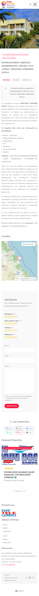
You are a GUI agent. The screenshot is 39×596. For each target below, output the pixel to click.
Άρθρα (5, 528)
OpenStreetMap (25, 278)
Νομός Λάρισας (11, 58)
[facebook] (30, 578)
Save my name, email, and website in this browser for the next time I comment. (18, 398)
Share (10, 428)
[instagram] (33, 578)
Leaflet (17, 278)
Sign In (30, 4)
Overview (6, 80)
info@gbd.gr (10, 565)
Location (16, 80)
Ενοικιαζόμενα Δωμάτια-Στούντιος (12, 54)
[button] (5, 259)
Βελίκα (5, 58)
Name (7, 346)
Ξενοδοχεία (25, 54)
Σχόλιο (7, 366)
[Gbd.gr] (8, 4)
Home (5, 525)
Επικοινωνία (7, 531)
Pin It (20, 432)
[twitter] (26, 578)
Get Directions (29, 244)
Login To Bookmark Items (21, 422)
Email (6, 356)
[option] (19, 28)
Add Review (27, 80)
